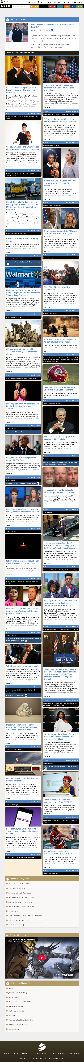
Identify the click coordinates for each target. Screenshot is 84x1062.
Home (33, 2)
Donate (79, 6)
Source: (58, 114)
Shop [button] (68, 2)
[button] (10, 1060)
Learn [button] (42, 2)
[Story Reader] (42, 930)
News (73, 6)
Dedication (74, 1054)
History (59, 6)
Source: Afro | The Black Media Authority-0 (20, 53)
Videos (66, 6)
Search (35, 6)
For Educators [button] (55, 2)
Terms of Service (21, 1054)
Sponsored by (15, 432)
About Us (79, 2)
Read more (9, 110)
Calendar (52, 6)
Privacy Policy (39, 1054)
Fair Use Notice (57, 1054)
